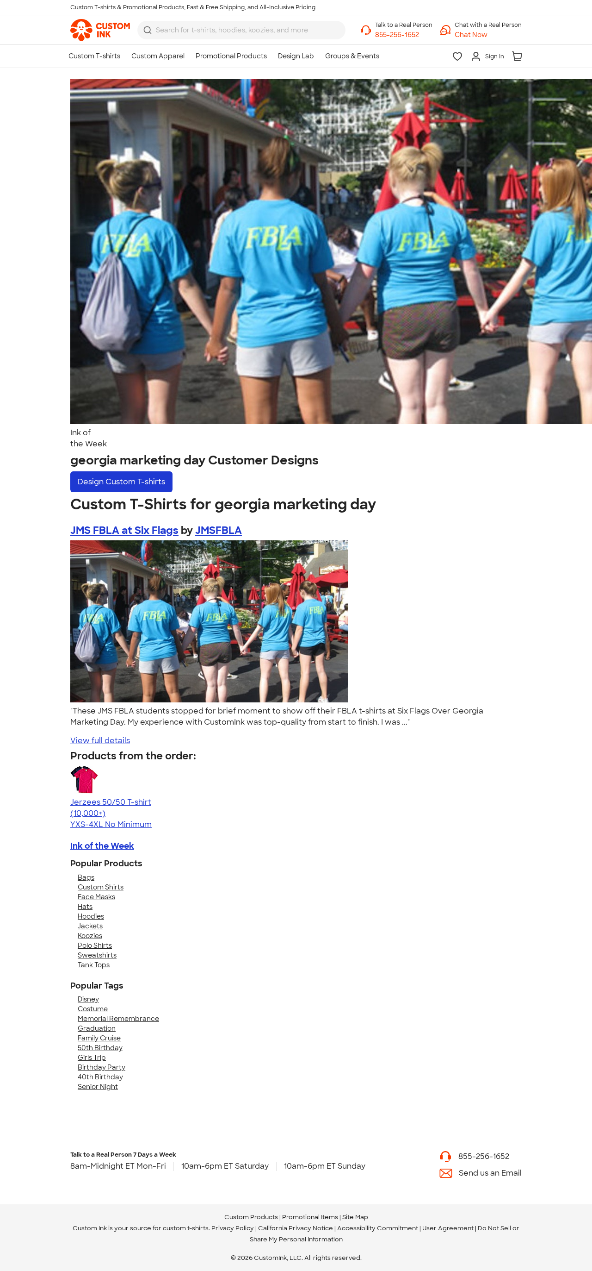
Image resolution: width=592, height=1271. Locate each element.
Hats (85, 906)
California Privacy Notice (295, 1228)
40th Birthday (100, 1077)
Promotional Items (310, 1217)
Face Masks (96, 897)
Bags (86, 877)
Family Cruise (99, 1038)
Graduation (97, 1028)
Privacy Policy (232, 1228)
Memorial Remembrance (118, 1018)
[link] (100, 30)
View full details (100, 740)
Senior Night (98, 1087)
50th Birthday (100, 1048)
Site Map (355, 1217)
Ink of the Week (102, 846)
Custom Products (251, 1217)
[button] (488, 35)
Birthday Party (101, 1067)
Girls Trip (92, 1057)
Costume (93, 1009)
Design (121, 482)
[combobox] (241, 30)
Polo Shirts (95, 945)
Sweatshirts (97, 955)
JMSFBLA (218, 530)
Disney (88, 999)
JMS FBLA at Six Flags (124, 530)
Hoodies (91, 916)
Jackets (90, 926)
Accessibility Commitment (377, 1228)
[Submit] (147, 30)
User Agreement (448, 1228)
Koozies (90, 936)
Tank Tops (94, 965)
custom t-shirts (186, 1228)
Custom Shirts (100, 887)
